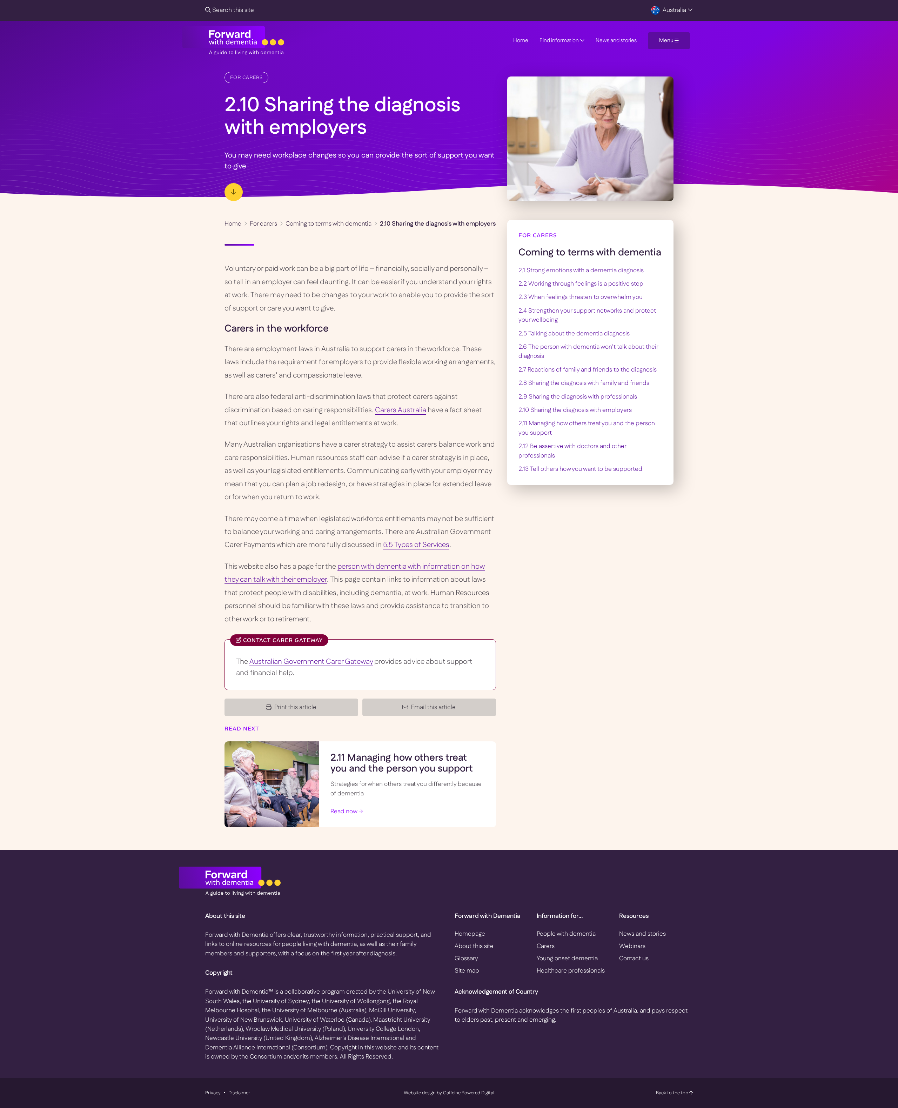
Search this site (232, 10)
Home (520, 40)
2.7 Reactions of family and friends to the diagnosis (587, 369)
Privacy (213, 1092)
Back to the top (672, 1092)
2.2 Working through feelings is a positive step (580, 283)
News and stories (616, 40)
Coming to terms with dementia (328, 223)
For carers (246, 77)
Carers (546, 946)
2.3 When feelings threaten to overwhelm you (580, 297)
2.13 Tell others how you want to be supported (580, 469)
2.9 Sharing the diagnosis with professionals (577, 396)
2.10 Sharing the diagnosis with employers (575, 410)
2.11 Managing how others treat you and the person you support (401, 763)
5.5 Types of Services (416, 545)
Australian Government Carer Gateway (311, 661)
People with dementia (566, 933)
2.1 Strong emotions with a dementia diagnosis (581, 270)
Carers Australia (400, 410)
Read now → (346, 811)
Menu (667, 40)
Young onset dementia (567, 958)
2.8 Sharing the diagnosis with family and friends (583, 383)
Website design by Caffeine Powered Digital (449, 1092)
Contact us (634, 958)
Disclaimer (239, 1092)
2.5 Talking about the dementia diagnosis (574, 333)
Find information (560, 40)
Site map (467, 970)
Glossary (466, 958)
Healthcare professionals (571, 970)
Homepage (470, 933)
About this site (474, 946)
